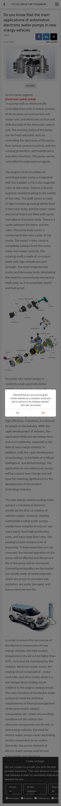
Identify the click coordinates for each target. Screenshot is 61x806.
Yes (43, 413)
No (17, 413)
